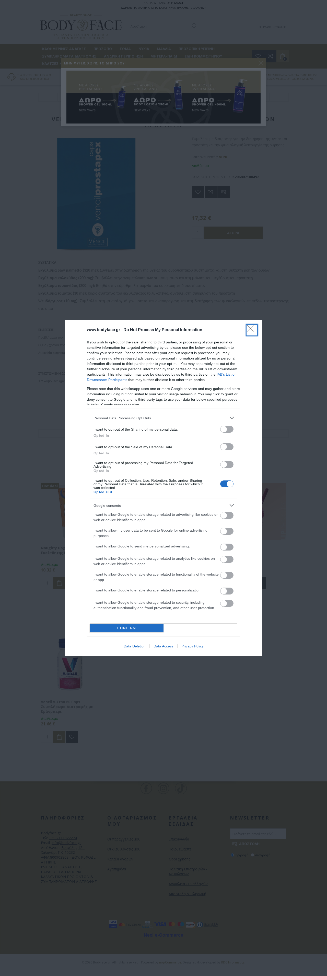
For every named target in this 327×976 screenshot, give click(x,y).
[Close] (252, 330)
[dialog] (163, 488)
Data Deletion (135, 646)
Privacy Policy (192, 646)
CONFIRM (126, 628)
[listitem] (163, 418)
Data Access (163, 646)
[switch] (226, 429)
